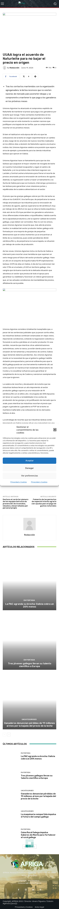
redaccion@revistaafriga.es (29, 883)
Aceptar (30, 460)
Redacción (14, 68)
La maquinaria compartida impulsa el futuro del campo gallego (38, 815)
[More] (35, 76)
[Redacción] (5, 67)
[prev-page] (4, 734)
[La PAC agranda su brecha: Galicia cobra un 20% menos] (29, 580)
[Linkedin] (33, 889)
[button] (55, 429)
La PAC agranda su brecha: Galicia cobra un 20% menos (29, 605)
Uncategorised (29, 719)
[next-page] (9, 734)
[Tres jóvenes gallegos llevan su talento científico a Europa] (29, 640)
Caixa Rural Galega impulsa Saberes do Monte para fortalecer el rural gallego (38, 835)
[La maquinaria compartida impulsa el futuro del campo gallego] (11, 814)
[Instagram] (26, 889)
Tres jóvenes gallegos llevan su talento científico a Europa (29, 665)
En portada (29, 600)
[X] (40, 889)
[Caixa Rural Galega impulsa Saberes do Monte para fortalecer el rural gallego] (11, 834)
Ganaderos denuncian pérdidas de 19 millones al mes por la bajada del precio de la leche (29, 724)
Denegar (29, 468)
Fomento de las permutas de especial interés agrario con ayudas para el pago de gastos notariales (44, 502)
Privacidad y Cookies (18, 482)
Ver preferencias (29, 475)
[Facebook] (18, 889)
